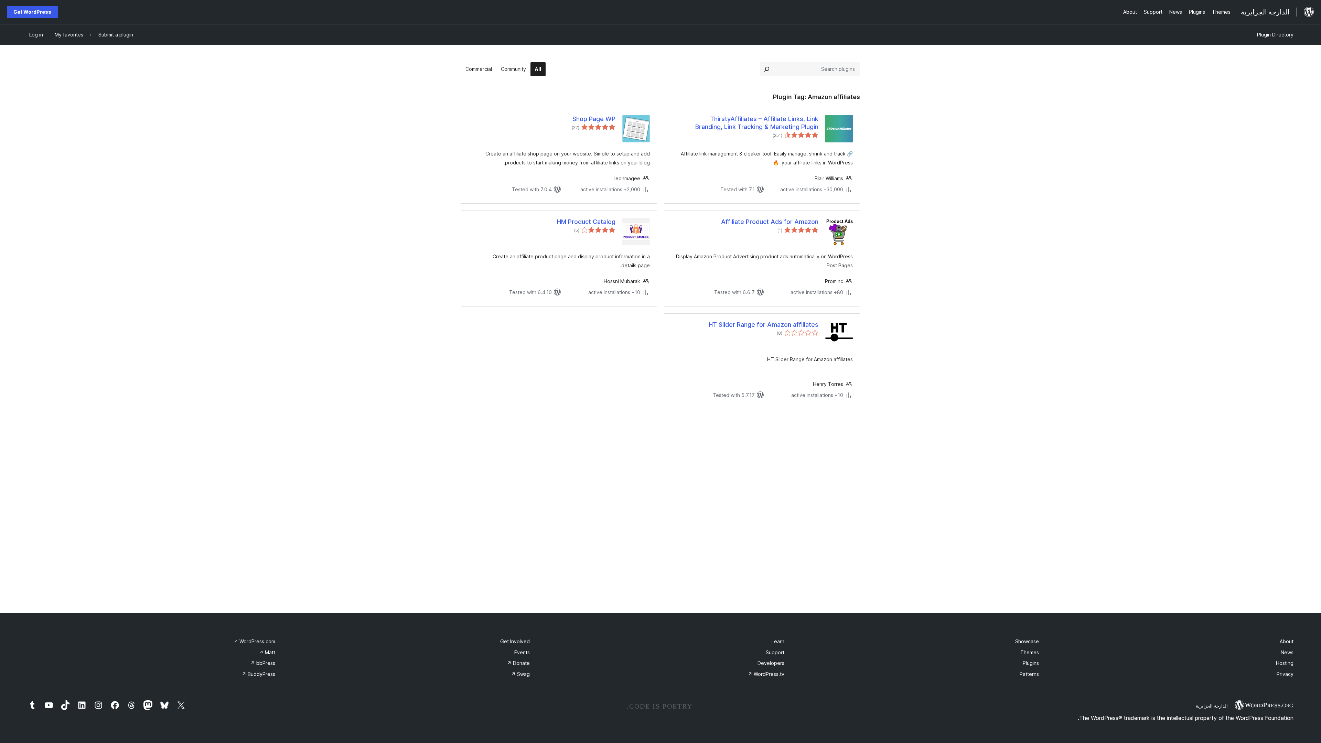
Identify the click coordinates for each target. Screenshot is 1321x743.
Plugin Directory (1275, 34)
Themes (1029, 652)
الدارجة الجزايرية (1212, 706)
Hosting (1284, 663)
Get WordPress (32, 12)
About (1286, 641)
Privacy (1285, 674)
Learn (778, 641)
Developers (771, 663)
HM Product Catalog (586, 221)
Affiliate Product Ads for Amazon (769, 221)
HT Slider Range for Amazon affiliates (763, 324)
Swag (520, 674)
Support (775, 652)
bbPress (262, 663)
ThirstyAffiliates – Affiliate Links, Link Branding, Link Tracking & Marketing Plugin (756, 122)
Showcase (1027, 641)
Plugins (1031, 663)
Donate (518, 663)
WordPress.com (254, 641)
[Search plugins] (767, 69)
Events (522, 652)
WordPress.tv (766, 674)
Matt (267, 652)
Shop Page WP (593, 118)
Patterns (1029, 674)
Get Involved (515, 641)
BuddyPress (258, 674)
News (1287, 652)
